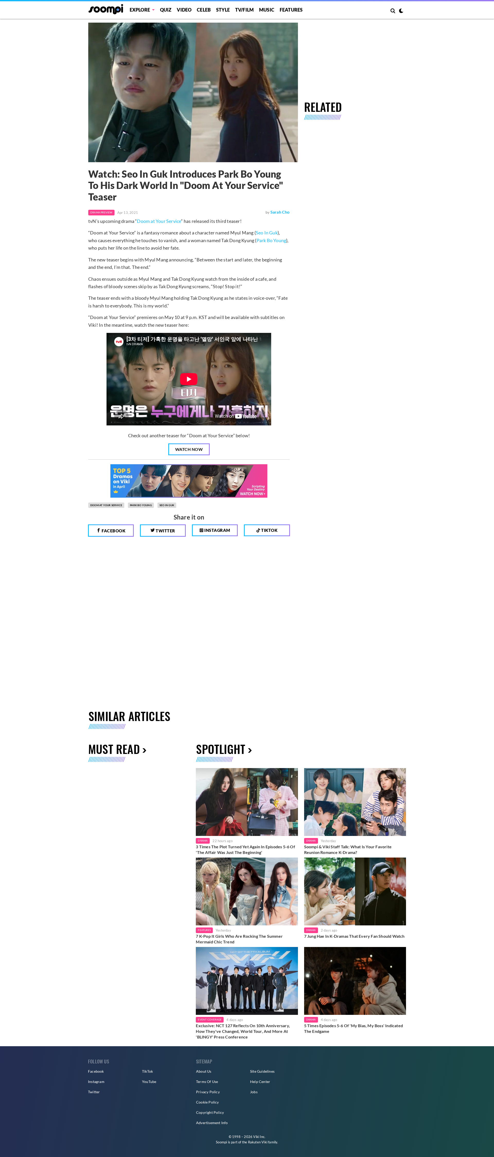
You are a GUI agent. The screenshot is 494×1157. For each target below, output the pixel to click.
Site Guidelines (262, 1071)
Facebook (113, 530)
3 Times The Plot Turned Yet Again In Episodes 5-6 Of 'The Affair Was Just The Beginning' (245, 849)
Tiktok (269, 530)
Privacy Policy (208, 1092)
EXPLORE (140, 10)
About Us (203, 1071)
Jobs (254, 1092)
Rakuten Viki (257, 1142)
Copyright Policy (210, 1112)
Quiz (166, 10)
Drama (203, 840)
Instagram (217, 530)
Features (291, 10)
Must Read (114, 749)
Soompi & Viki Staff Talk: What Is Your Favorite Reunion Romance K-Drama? (348, 849)
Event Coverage (210, 1019)
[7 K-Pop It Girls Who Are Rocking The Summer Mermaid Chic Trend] (247, 891)
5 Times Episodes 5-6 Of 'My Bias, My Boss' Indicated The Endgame (353, 1028)
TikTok (147, 1071)
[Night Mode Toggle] (401, 11)
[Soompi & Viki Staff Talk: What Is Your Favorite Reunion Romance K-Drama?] (355, 802)
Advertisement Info (212, 1122)
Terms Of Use (207, 1081)
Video (184, 10)
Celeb (204, 10)
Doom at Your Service (159, 221)
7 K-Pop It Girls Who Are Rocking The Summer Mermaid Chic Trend (239, 939)
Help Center (260, 1081)
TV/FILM (244, 10)
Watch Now (189, 449)
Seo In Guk (267, 232)
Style (223, 10)
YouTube (149, 1081)
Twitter (165, 530)
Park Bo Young (271, 240)
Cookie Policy (207, 1102)
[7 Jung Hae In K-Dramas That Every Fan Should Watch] (355, 891)
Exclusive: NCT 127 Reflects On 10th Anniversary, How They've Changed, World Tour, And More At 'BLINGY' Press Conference (243, 1031)
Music (266, 10)
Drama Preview (101, 212)
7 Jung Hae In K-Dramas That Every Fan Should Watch (354, 936)
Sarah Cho (280, 211)
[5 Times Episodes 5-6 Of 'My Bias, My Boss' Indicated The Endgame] (355, 981)
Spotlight (220, 749)
